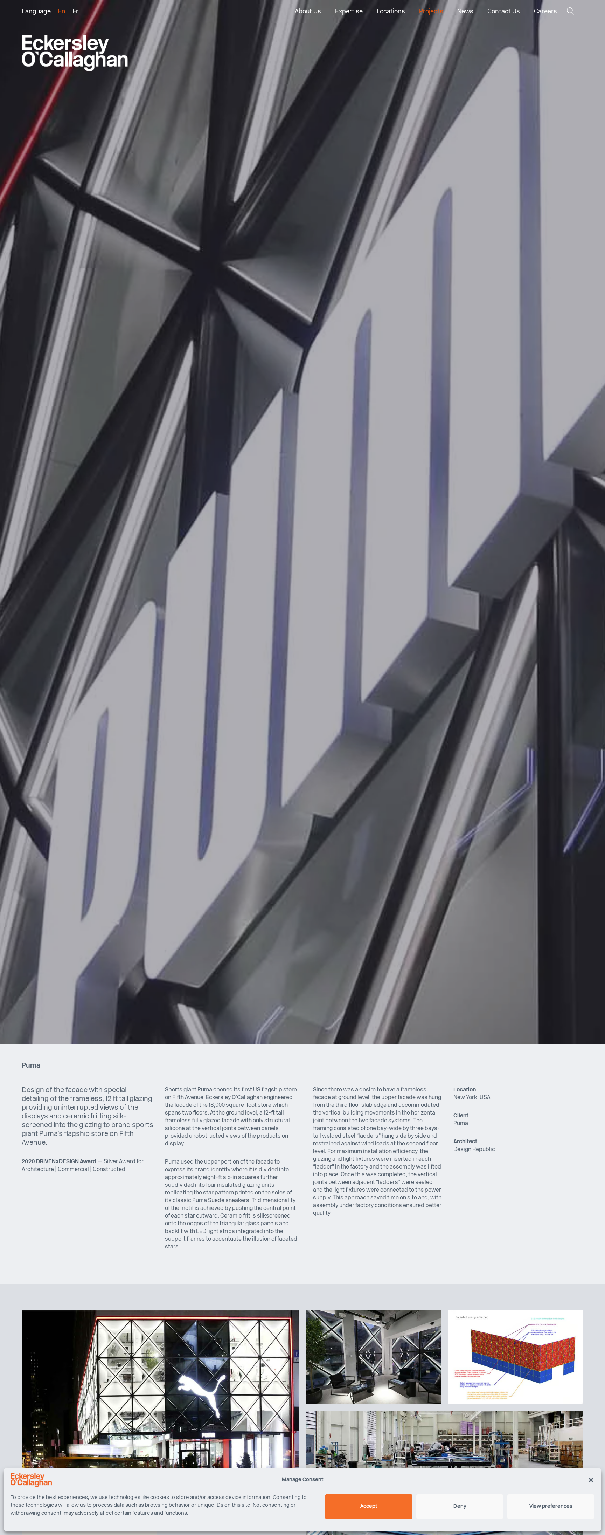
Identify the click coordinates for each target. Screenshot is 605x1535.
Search (570, 13)
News (465, 12)
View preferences (550, 1506)
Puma (460, 1123)
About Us (308, 12)
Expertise (349, 12)
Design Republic (474, 1149)
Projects (431, 12)
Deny (459, 1506)
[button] (590, 1479)
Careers (545, 12)
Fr (75, 12)
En (61, 12)
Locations (391, 12)
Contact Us (503, 12)
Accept (368, 1506)
